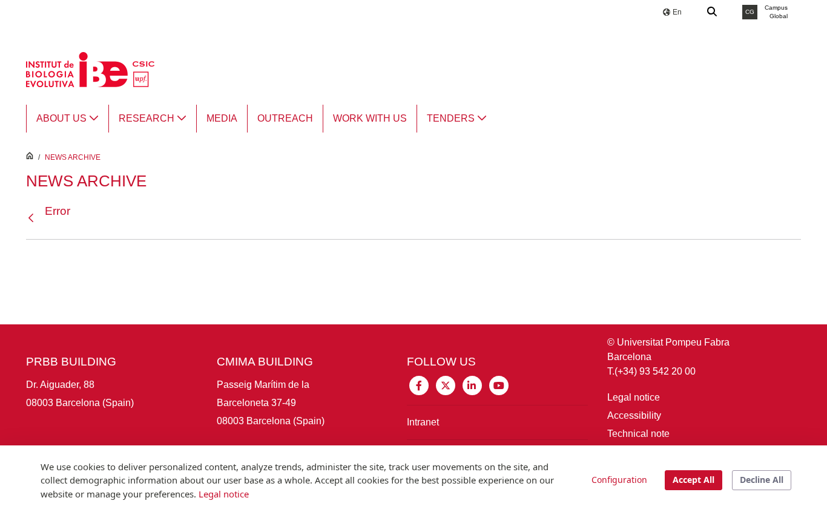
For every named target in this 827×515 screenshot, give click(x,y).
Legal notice (633, 397)
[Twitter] (445, 384)
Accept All (693, 479)
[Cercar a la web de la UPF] (712, 12)
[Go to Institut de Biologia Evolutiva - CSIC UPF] (90, 69)
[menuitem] (67, 119)
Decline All (761, 479)
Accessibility (634, 415)
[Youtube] (499, 384)
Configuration (619, 479)
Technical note (638, 433)
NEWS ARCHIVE (72, 157)
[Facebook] (419, 384)
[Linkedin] (472, 384)
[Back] (34, 218)
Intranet (423, 422)
